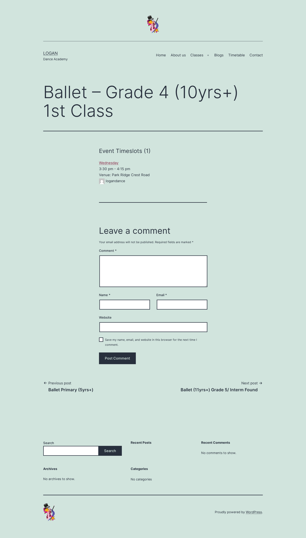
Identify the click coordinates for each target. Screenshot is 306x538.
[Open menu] (208, 55)
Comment (108, 251)
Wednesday (108, 163)
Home (161, 55)
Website (105, 317)
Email (161, 295)
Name (104, 295)
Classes (196, 55)
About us (178, 55)
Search (48, 443)
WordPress (254, 512)
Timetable (236, 55)
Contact (256, 55)
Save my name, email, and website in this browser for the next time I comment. (151, 342)
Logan (50, 53)
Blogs (218, 55)
